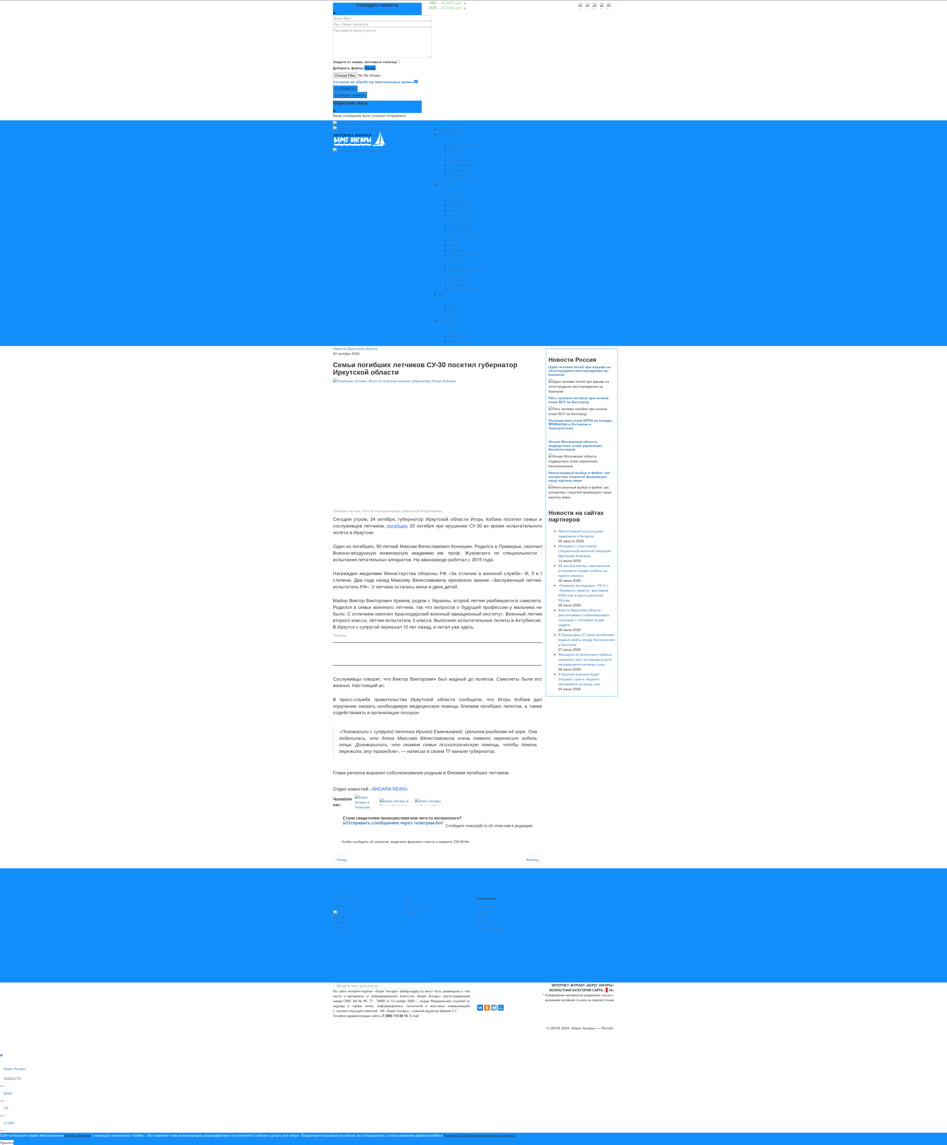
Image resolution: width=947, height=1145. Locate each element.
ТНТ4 (453, 310)
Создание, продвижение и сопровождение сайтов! (573, 1047)
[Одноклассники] (487, 1008)
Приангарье (458, 200)
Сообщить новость (350, 94)
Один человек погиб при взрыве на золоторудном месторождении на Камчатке (579, 370)
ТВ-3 (452, 305)
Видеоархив (458, 174)
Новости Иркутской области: (355, 348)
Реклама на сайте (346, 898)
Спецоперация (461, 159)
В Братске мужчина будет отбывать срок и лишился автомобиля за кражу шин (579, 679)
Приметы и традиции (466, 289)
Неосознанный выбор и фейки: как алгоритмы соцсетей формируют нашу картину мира (579, 476)
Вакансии (411, 912)
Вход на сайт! (460, 341)
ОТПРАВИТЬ (345, 88)
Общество (457, 249)
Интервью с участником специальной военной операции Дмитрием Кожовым (584, 550)
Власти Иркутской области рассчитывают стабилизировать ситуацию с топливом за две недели (584, 617)
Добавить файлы (348, 67)
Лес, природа (460, 225)
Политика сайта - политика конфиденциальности (369, 1020)
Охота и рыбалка (462, 220)
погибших (397, 525)
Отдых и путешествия (466, 235)
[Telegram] (494, 1008)
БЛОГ (447, 184)
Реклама (456, 336)
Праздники (457, 284)
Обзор (370, 67)
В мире (454, 154)
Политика (456, 264)
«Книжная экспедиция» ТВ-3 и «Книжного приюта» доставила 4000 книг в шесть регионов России (583, 592)
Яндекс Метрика (78, 1135)
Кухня (453, 239)
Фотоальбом (459, 169)
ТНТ (452, 315)
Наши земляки (460, 205)
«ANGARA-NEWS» (389, 788)
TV (445, 294)
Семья (454, 244)
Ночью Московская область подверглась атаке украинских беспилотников (575, 445)
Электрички (485, 905)
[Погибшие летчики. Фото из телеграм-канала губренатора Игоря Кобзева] (437, 443)
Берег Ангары (454, 129)
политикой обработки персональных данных (480, 1135)
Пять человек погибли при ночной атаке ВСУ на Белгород (578, 399)
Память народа (461, 210)
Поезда (482, 912)
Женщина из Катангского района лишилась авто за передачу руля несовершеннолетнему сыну (585, 659)
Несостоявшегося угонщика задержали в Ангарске (580, 533)
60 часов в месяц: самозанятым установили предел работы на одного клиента (584, 570)
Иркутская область (464, 145)
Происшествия (461, 279)
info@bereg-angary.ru (438, 1015)
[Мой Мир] (501, 1008)
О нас (409, 898)
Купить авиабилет (490, 927)
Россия (454, 149)
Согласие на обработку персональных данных (374, 81)
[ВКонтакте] (480, 1008)
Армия (454, 215)
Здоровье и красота (465, 254)
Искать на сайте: (462, 179)
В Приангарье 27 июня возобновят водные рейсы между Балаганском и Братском (586, 639)
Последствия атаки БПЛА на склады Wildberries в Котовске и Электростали (580, 424)
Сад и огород (459, 230)
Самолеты (484, 920)
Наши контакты (416, 905)
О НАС (448, 320)
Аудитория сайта (345, 905)
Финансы (456, 259)
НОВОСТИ (451, 133)
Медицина (461, 164)
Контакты (456, 331)
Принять (7, 1142)
